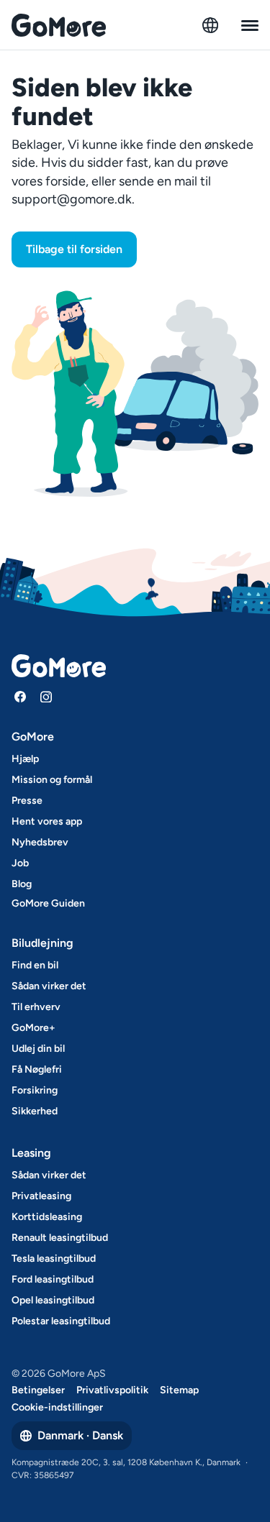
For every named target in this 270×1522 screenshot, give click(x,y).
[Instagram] (46, 696)
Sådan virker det (49, 986)
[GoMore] (59, 25)
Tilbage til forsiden (74, 249)
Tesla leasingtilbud (54, 1258)
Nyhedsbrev (40, 842)
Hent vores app (47, 821)
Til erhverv (36, 1007)
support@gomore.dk (72, 199)
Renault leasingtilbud (60, 1238)
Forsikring (35, 1090)
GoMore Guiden (48, 903)
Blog (22, 884)
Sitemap (179, 1390)
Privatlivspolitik (112, 1390)
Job (20, 863)
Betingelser (38, 1390)
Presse (27, 800)
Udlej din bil (38, 1048)
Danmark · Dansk (80, 1435)
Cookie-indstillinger (57, 1407)
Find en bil (35, 965)
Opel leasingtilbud (53, 1300)
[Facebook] (20, 696)
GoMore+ (33, 1028)
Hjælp (25, 759)
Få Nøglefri (37, 1069)
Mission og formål (52, 780)
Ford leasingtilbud (53, 1279)
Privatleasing (41, 1196)
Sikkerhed (35, 1111)
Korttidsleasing (47, 1217)
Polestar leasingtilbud (61, 1321)
